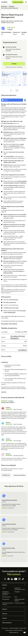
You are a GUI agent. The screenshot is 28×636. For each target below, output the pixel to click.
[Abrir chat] (24, 632)
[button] (12, 585)
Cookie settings (8, 630)
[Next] (17, 91)
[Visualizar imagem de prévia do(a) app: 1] (11, 78)
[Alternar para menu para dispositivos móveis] (25, 2)
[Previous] (11, 91)
